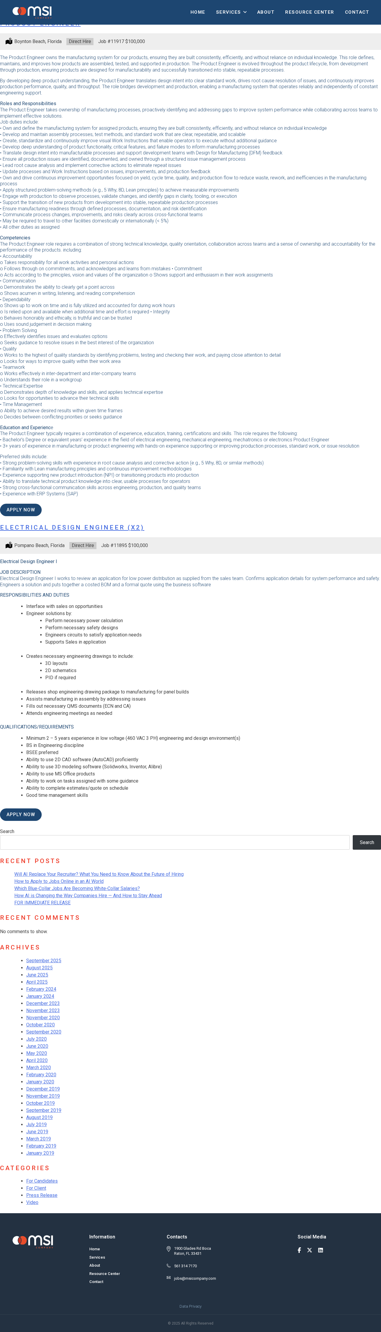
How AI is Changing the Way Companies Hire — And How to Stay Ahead (88, 895)
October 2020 (40, 1025)
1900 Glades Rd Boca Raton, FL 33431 (192, 1251)
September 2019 (43, 1110)
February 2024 (41, 989)
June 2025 (37, 975)
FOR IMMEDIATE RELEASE (42, 903)
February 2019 (41, 1146)
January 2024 (40, 996)
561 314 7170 (185, 1266)
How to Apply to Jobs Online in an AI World (59, 881)
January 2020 (40, 1082)
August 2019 (39, 1117)
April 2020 (37, 1060)
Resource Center (309, 12)
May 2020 (36, 1053)
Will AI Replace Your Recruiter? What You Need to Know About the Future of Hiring (99, 874)
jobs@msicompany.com (195, 1278)
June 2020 (37, 1046)
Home (197, 12)
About (266, 12)
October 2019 (40, 1103)
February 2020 (41, 1074)
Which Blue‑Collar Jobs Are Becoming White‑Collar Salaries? (77, 888)
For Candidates (42, 1181)
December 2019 (43, 1089)
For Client (36, 1188)
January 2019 (40, 1153)
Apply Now (21, 510)
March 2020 (38, 1067)
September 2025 (43, 960)
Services (228, 12)
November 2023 (43, 1010)
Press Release (41, 1195)
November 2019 (43, 1096)
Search (7, 831)
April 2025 (37, 982)
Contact (357, 12)
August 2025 (39, 968)
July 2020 (36, 1039)
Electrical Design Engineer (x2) (72, 527)
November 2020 (43, 1017)
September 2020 (43, 1032)
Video (32, 1202)
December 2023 (43, 1003)
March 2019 (38, 1139)
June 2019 (37, 1132)
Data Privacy (190, 1306)
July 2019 (36, 1124)
